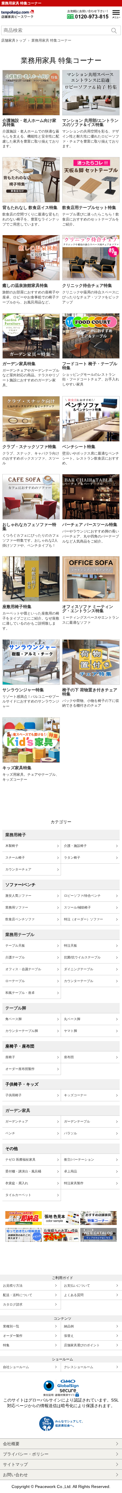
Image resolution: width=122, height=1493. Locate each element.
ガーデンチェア (16, 1121)
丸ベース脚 (72, 1019)
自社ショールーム (16, 1367)
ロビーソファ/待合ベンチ (82, 895)
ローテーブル (15, 981)
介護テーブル (15, 957)
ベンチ (10, 1133)
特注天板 (70, 945)
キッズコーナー (75, 1095)
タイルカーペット (18, 1195)
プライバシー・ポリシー (26, 1454)
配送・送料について (17, 1295)
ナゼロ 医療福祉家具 (20, 1159)
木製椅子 (11, 845)
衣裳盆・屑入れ (16, 1183)
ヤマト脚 (70, 1031)
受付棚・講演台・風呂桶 (23, 1171)
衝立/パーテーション (79, 1159)
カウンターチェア (18, 869)
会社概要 (11, 1443)
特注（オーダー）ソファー (83, 919)
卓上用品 (70, 1171)
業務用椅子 (15, 834)
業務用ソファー (16, 907)
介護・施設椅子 (75, 845)
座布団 (69, 1057)
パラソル (70, 1133)
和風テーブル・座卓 (20, 992)
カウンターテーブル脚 (21, 1031)
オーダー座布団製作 (20, 1069)
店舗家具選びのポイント (82, 1345)
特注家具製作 (74, 1183)
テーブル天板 (15, 945)
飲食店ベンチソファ (20, 919)
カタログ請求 (13, 1304)
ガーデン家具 (17, 1110)
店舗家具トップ (13, 40)
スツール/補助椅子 (77, 907)
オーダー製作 (13, 1335)
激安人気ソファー (18, 895)
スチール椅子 (15, 857)
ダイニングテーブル (78, 969)
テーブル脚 (15, 1008)
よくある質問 (74, 1295)
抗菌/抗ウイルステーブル (82, 957)
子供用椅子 (13, 1095)
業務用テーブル (19, 934)
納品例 (69, 1326)
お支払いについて (77, 1285)
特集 (6, 1345)
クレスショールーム (78, 1367)
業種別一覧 (11, 1326)
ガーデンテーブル (77, 1121)
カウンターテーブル (78, 981)
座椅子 (10, 1057)
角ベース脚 (13, 1019)
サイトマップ (15, 1464)
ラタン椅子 (72, 857)
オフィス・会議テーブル (23, 969)
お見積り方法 (13, 1285)
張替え (69, 1335)
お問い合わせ (15, 1474)
